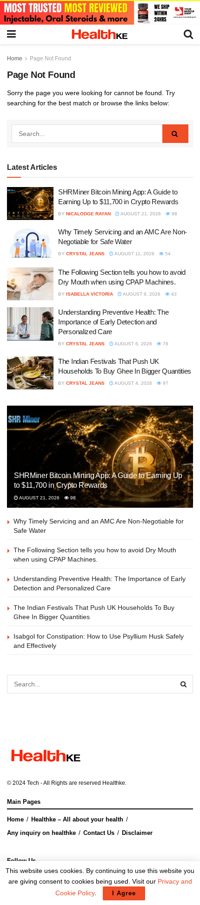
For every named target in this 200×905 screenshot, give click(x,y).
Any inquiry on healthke (41, 832)
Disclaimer (137, 832)
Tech (33, 783)
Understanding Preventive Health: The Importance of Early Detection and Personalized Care (113, 322)
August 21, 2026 (140, 213)
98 (173, 213)
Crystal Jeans (85, 253)
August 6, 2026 (132, 343)
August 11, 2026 (133, 253)
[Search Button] (175, 133)
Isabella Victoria (89, 294)
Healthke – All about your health (77, 819)
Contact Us (98, 832)
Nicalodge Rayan (88, 213)
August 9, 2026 (141, 294)
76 (164, 343)
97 (164, 383)
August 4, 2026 (132, 383)
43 (173, 294)
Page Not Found (50, 58)
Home (14, 58)
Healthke (113, 783)
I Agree (124, 893)
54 (167, 253)
